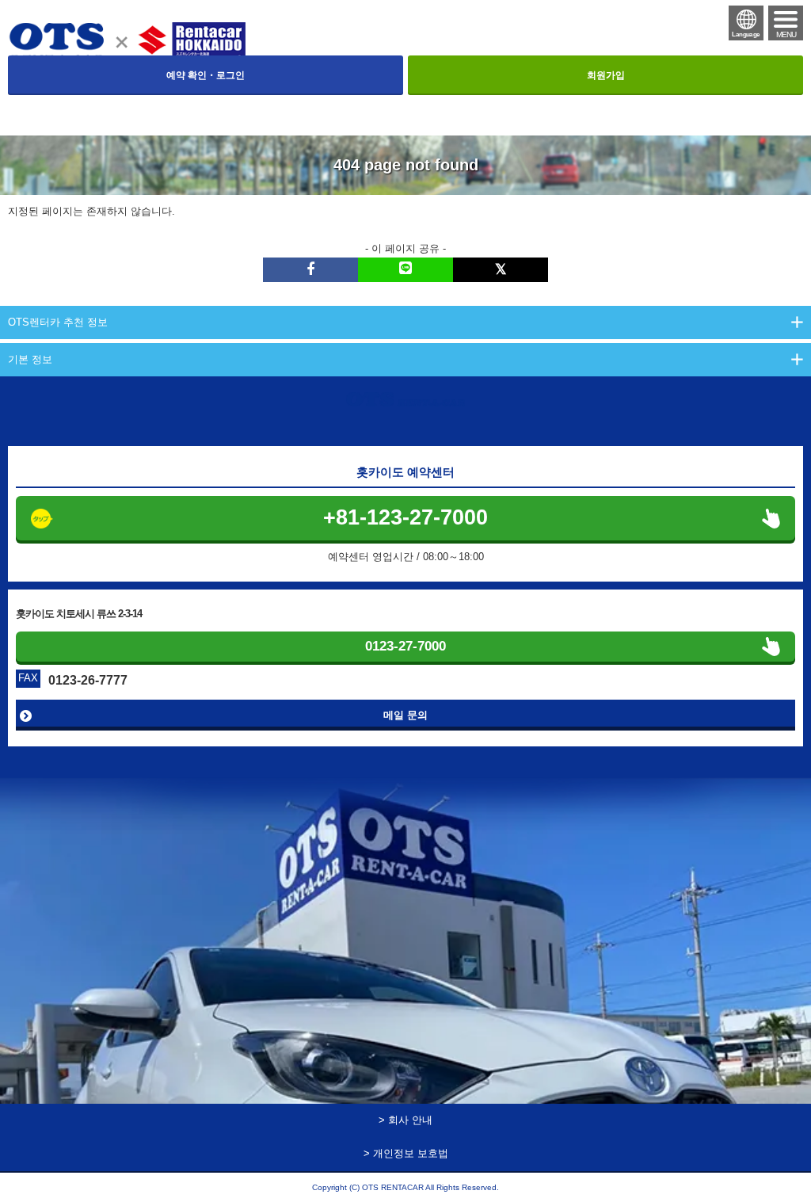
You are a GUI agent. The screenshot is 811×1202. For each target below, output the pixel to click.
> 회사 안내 (405, 1120)
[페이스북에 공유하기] (310, 270)
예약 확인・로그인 (205, 75)
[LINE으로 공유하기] (405, 270)
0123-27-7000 (405, 646)
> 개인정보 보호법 (406, 1153)
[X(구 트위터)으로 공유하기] (500, 270)
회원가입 (606, 75)
